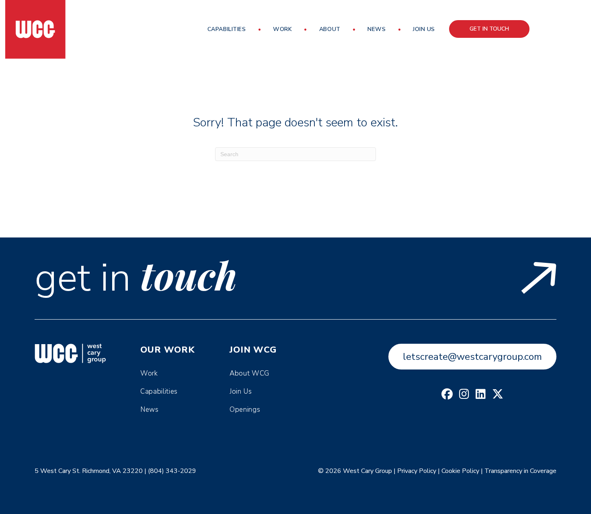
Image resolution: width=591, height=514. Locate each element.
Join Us (424, 29)
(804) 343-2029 (172, 471)
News (376, 29)
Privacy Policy (416, 471)
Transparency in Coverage (520, 471)
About (330, 29)
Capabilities (226, 29)
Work (282, 29)
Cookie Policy (460, 471)
